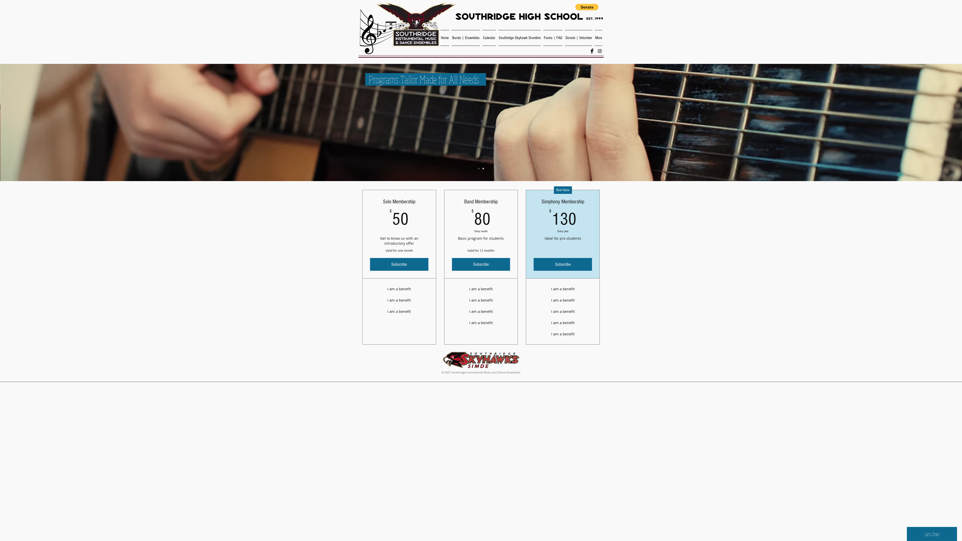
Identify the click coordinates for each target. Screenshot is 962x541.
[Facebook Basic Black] (591, 51)
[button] (586, 7)
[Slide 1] (478, 168)
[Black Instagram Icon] (599, 51)
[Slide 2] (483, 168)
